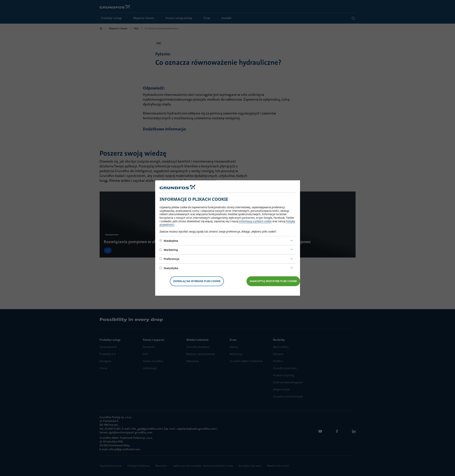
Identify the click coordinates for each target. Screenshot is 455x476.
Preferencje (171, 259)
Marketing (171, 249)
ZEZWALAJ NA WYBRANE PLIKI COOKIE (197, 281)
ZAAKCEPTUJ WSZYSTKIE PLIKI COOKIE (273, 281)
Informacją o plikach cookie (255, 221)
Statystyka (171, 268)
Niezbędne (171, 240)
